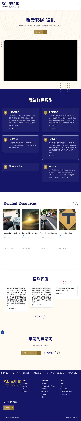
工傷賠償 (25, 386)
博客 (61, 383)
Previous (37, 317)
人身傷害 (25, 383)
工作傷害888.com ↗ (66, 391)
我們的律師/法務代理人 (48, 386)
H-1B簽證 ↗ (14, 112)
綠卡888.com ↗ (65, 394)
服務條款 (75, 417)
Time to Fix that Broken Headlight (35, 233)
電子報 (62, 386)
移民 (23, 389)
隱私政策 (68, 417)
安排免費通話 (48, 353)
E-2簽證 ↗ (13, 139)
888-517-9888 (11, 402)
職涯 (42, 397)
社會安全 (25, 391)
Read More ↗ (13, 129)
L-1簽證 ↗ (53, 139)
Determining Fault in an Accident (16, 233)
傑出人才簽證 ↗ (15, 166)
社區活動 (44, 394)
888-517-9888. (43, 346)
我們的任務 (44, 383)
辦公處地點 (44, 391)
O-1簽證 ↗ (53, 112)
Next (75, 204)
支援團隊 (44, 389)
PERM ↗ (52, 166)
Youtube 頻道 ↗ (64, 389)
